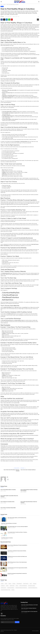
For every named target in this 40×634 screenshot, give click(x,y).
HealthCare (2, 585)
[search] (39, 2)
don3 (8, 518)
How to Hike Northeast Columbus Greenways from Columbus (29, 490)
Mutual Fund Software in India (5, 589)
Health (6, 583)
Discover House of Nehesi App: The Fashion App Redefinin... (18, 545)
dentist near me (3, 587)
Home (1, 4)
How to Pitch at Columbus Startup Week (8, 507)
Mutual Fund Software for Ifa (32, 587)
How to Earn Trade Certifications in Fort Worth (9, 523)
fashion (2, 583)
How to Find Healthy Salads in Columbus (8, 489)
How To (4, 4)
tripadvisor (9, 527)
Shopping (34, 583)
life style (13, 589)
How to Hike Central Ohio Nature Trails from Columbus (11, 470)
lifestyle (10, 583)
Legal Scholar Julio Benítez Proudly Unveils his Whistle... (17, 550)
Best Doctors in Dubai (31, 585)
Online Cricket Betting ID (23, 585)
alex (1, 524)
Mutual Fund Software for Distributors (21, 587)
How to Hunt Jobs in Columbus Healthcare (28, 469)
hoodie (7, 585)
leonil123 (9, 533)
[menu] (1, 2)
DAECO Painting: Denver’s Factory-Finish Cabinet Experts (17, 562)
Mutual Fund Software (11, 587)
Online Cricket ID (25, 583)
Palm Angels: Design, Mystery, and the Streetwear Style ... (17, 517)
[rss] (2, 614)
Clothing (14, 583)
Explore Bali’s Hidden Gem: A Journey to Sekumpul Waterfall (18, 526)
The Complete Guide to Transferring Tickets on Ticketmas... (17, 532)
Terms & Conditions (35, 630)
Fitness (17, 585)
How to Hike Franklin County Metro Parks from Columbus (9, 496)
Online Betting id (19, 583)
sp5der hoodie (12, 585)
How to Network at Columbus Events (7, 501)
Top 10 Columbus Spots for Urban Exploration (29, 611)
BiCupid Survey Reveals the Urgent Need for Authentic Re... (17, 573)
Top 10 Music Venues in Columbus (7, 537)
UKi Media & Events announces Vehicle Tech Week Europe (17, 556)
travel (31, 583)
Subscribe (17, 622)
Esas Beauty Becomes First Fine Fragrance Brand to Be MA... (18, 567)
